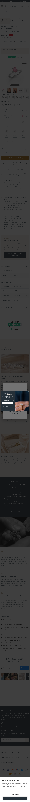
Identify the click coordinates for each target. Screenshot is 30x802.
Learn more (5, 790)
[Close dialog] (28, 391)
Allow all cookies (15, 798)
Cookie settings (15, 794)
